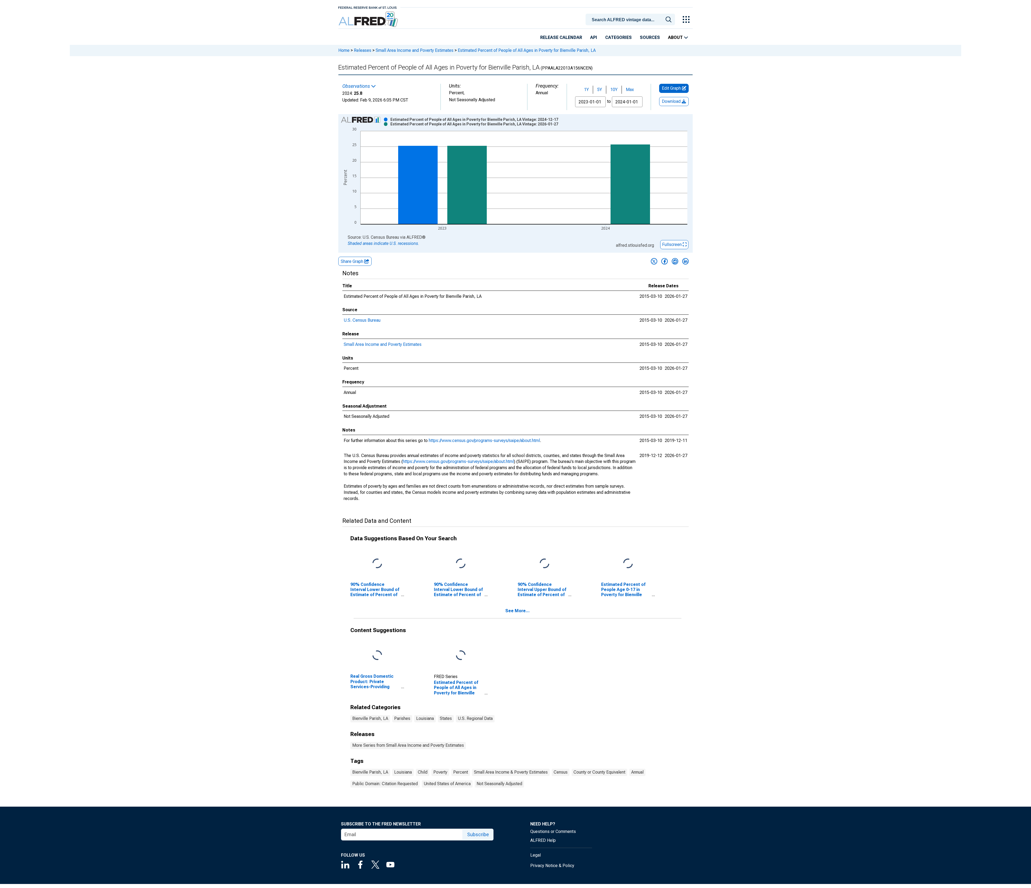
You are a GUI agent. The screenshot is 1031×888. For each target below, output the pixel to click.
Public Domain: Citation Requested (385, 783)
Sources (650, 37)
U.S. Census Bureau (362, 320)
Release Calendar (561, 37)
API (593, 37)
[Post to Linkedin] (685, 261)
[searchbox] (631, 20)
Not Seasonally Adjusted (499, 783)
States (446, 718)
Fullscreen (672, 244)
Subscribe (478, 834)
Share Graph (352, 261)
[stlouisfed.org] (367, 7)
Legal (535, 855)
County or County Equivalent (599, 772)
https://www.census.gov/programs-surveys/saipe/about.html (484, 440)
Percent (460, 772)
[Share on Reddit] (675, 261)
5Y (599, 89)
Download (672, 101)
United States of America (447, 783)
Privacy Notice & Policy (552, 865)
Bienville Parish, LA (370, 718)
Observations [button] (356, 86)
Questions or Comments (553, 831)
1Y (586, 89)
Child (422, 772)
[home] (368, 19)
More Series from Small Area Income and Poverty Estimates (408, 745)
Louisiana (425, 718)
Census (561, 772)
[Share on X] (654, 261)
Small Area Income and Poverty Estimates (414, 50)
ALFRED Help (543, 840)
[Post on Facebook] (664, 261)
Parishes (402, 718)
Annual (637, 772)
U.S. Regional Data (475, 718)
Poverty (440, 772)
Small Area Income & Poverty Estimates (511, 772)
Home (344, 50)
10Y (614, 89)
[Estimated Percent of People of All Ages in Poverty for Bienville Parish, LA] (461, 655)
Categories (618, 37)
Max (630, 89)
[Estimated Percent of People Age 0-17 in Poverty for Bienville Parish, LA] (628, 563)
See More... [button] (517, 610)
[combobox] (631, 19)
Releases (362, 50)
